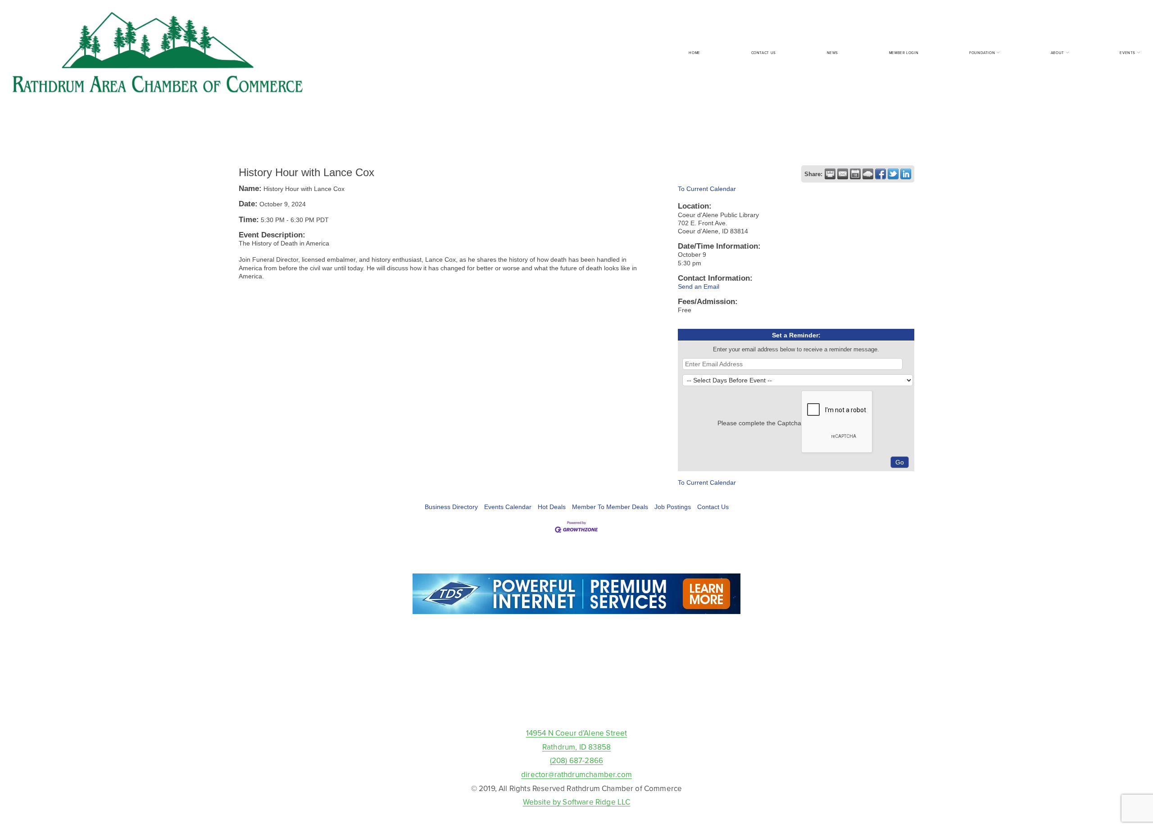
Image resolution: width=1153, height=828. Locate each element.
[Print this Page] (830, 173)
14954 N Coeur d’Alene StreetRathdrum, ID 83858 (576, 740)
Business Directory (451, 506)
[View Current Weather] (867, 173)
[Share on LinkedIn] (905, 173)
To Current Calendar (707, 188)
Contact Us (763, 52)
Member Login (904, 52)
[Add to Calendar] (855, 173)
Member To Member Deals (610, 506)
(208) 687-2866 (576, 760)
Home (694, 52)
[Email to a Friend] (842, 173)
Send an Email (698, 286)
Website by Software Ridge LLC (577, 801)
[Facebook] (576, 705)
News (833, 52)
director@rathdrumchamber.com (576, 774)
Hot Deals (552, 506)
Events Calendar (507, 506)
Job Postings (672, 506)
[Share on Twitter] (893, 173)
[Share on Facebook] (880, 173)
